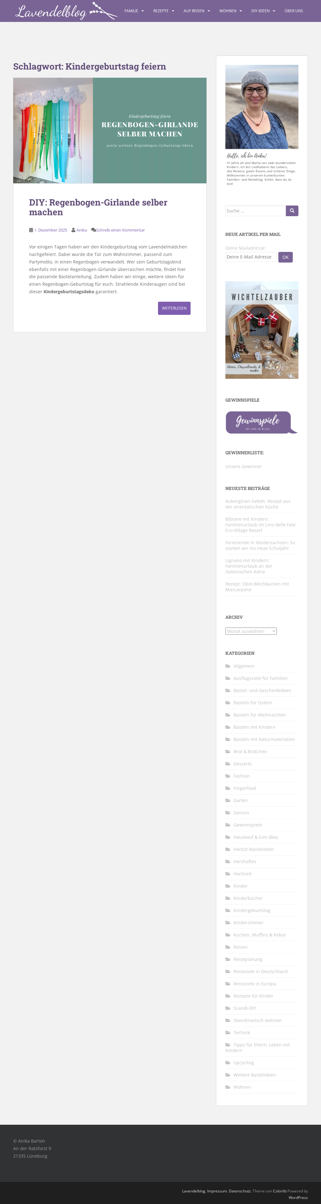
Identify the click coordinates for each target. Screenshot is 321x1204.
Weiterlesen (174, 308)
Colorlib (280, 1191)
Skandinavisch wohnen (258, 1020)
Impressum (217, 1191)
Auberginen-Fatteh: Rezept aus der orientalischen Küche (258, 504)
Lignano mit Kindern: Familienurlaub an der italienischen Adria (248, 566)
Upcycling (244, 1063)
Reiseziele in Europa (255, 984)
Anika (81, 230)
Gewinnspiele (248, 825)
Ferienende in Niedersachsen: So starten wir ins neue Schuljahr (260, 545)
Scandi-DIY (245, 1008)
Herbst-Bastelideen (254, 849)
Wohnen (227, 10)
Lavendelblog (193, 1191)
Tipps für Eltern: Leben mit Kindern (257, 1047)
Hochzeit (243, 874)
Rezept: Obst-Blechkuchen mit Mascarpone (257, 586)
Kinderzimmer (249, 922)
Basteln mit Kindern (255, 727)
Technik (242, 1032)
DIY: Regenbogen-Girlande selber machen (98, 207)
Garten (241, 800)
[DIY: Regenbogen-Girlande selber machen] (110, 130)
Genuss (241, 813)
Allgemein (244, 666)
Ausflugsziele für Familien (261, 678)
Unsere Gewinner (243, 466)
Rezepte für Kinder (253, 996)
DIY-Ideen (260, 10)
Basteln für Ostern (253, 703)
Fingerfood (245, 788)
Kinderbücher (248, 898)
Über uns (294, 10)
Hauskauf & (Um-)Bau (256, 837)
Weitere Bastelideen (255, 1075)
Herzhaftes (245, 861)
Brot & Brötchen (250, 751)
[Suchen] (292, 211)
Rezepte (161, 10)
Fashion (242, 776)
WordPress (298, 1197)
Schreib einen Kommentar (120, 230)
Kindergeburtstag (252, 910)
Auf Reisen (194, 10)
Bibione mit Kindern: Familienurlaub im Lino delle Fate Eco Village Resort (260, 524)
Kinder (241, 886)
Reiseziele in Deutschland (261, 971)
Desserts (243, 764)
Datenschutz (240, 1191)
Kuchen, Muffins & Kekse (260, 935)
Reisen (241, 947)
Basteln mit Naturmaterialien (264, 739)
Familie (131, 10)
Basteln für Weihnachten (260, 715)
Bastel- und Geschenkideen (262, 690)
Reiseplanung (248, 959)
